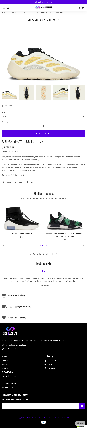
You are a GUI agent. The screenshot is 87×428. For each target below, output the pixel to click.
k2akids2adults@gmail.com (15, 345)
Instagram (51, 368)
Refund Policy (7, 372)
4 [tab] (46, 245)
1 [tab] (40, 245)
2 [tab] (42, 245)
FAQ (3, 379)
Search (5, 361)
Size (3, 112)
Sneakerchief (30, 13)
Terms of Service (9, 376)
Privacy (5, 368)
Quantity (5, 122)
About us (5, 364)
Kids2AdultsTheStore (11, 13)
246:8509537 (10, 349)
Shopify (54, 418)
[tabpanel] (22, 220)
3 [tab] (44, 245)
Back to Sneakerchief (44, 254)
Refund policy (7, 387)
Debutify (66, 418)
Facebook (51, 361)
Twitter (50, 364)
